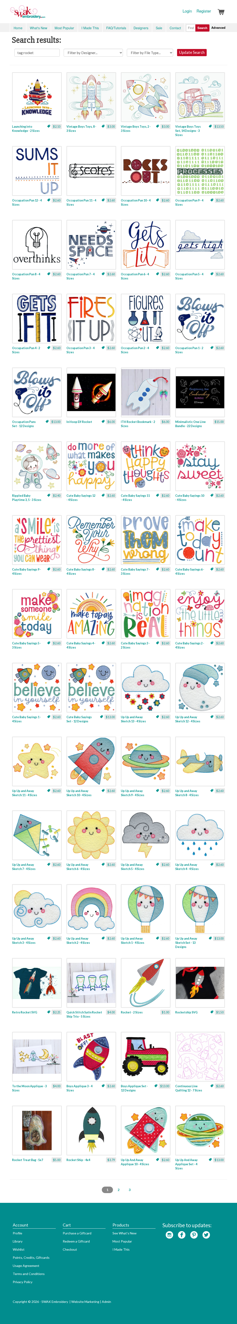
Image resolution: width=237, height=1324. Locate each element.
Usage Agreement (26, 1266)
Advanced (218, 27)
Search (202, 28)
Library (17, 1241)
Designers (141, 28)
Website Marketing (85, 1302)
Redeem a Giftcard (76, 1241)
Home (18, 28)
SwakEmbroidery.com (44, 14)
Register (203, 11)
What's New (38, 28)
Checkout (70, 1249)
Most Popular (64, 28)
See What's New (124, 1233)
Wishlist (19, 1249)
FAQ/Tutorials (116, 28)
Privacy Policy (22, 1282)
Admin (106, 1302)
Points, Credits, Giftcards (31, 1257)
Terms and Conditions (29, 1274)
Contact (175, 28)
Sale (159, 28)
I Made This (90, 28)
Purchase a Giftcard (77, 1233)
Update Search (192, 52)
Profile (17, 1233)
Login (187, 11)
